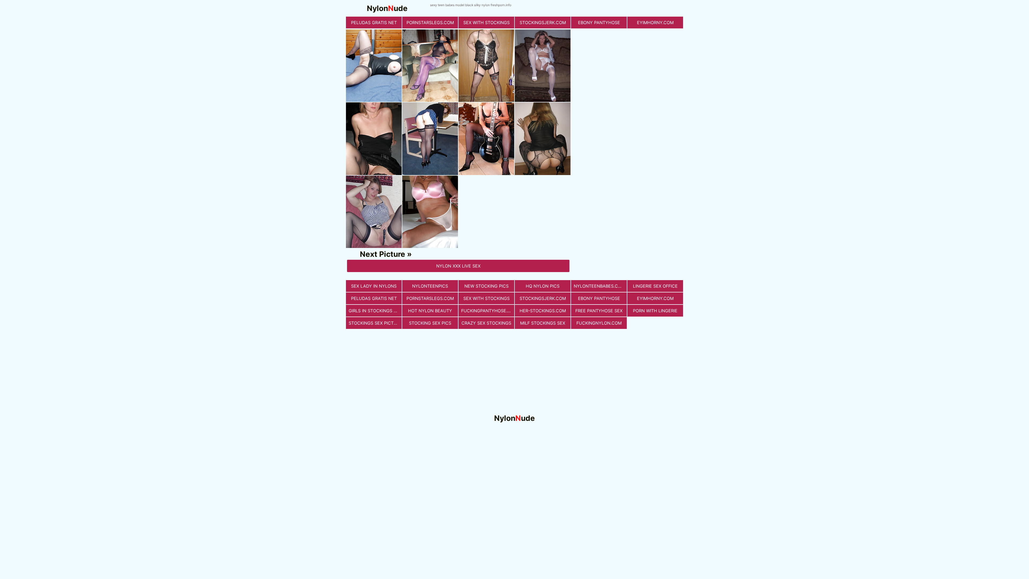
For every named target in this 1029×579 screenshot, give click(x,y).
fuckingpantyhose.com (487, 310)
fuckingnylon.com (599, 323)
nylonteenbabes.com (599, 286)
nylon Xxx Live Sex (458, 266)
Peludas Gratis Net (374, 22)
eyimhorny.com (655, 22)
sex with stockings (486, 22)
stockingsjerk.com (543, 22)
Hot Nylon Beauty (430, 310)
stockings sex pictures (375, 323)
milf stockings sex (542, 323)
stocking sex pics (430, 323)
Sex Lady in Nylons (374, 286)
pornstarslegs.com (430, 22)
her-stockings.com (543, 310)
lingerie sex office (655, 286)
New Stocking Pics (486, 286)
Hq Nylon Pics (543, 286)
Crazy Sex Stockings (486, 323)
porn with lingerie (655, 310)
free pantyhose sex (598, 310)
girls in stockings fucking (375, 310)
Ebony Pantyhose (599, 22)
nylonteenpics (430, 286)
